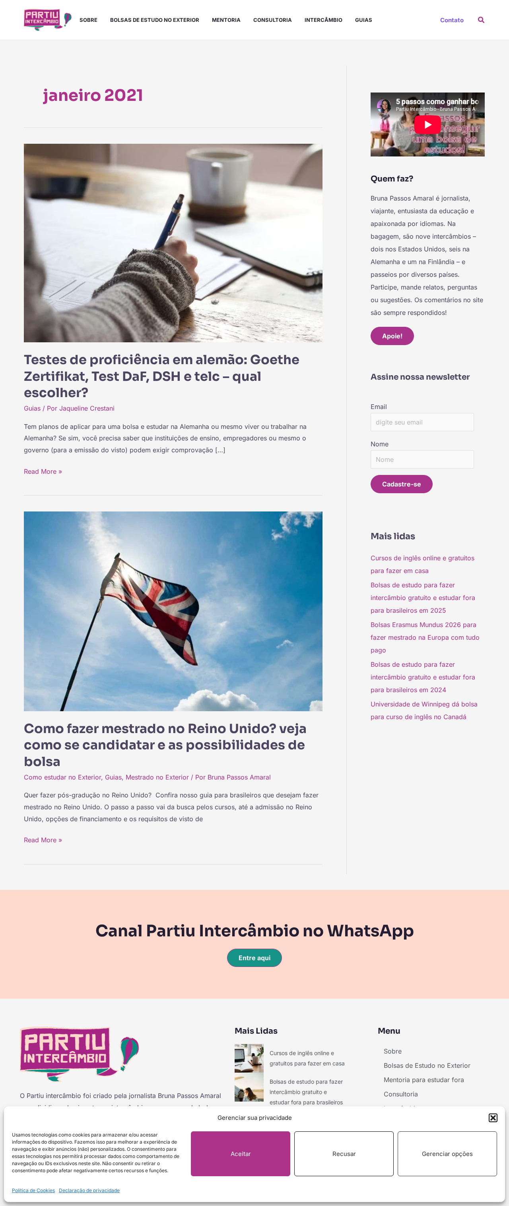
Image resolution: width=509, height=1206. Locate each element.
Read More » (43, 470)
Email (379, 407)
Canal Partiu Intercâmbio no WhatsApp (254, 931)
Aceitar (241, 1154)
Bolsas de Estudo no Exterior (154, 20)
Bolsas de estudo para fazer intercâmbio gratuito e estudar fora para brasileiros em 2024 (423, 677)
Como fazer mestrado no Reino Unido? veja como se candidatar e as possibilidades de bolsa (165, 745)
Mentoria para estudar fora (424, 1080)
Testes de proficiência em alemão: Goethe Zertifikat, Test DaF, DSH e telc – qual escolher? (161, 376)
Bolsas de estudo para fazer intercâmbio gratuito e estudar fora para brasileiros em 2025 (423, 597)
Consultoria (272, 20)
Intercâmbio (323, 20)
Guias (363, 20)
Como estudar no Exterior (62, 777)
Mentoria (226, 20)
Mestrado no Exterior (157, 777)
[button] (493, 1118)
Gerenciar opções (447, 1154)
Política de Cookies (33, 1190)
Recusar (344, 1154)
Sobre (88, 20)
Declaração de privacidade (89, 1190)
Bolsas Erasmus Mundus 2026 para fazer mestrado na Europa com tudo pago (425, 637)
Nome (380, 444)
